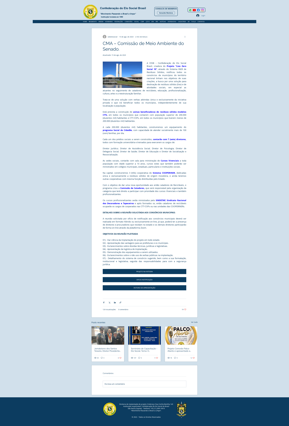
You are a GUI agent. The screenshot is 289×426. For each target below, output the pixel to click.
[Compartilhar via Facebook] (104, 302)
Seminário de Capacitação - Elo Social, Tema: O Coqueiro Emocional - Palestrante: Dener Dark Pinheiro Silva (144, 349)
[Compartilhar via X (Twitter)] (109, 302)
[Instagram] (202, 10)
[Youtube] (194, 10)
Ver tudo (194, 322)
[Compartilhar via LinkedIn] (115, 302)
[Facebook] (198, 10)
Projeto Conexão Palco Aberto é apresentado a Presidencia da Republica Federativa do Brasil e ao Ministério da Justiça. (180, 349)
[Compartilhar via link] (120, 302)
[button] (182, 21)
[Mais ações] (185, 36)
